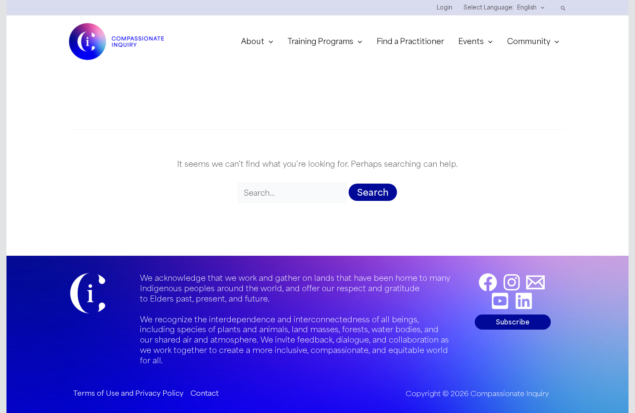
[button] (540, 7)
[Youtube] (500, 301)
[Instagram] (511, 282)
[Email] (535, 282)
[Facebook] (488, 282)
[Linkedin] (523, 301)
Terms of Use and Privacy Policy (128, 393)
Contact (204, 393)
